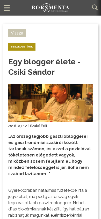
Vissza (17, 33)
